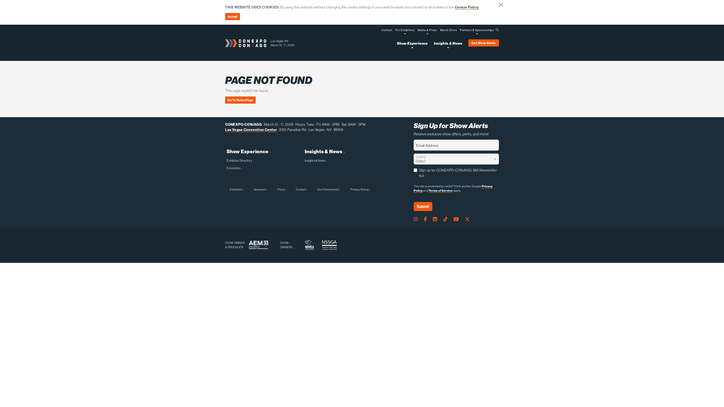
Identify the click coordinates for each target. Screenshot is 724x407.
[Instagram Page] (416, 219)
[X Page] (467, 219)
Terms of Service (441, 190)
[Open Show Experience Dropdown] (412, 47)
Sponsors (260, 189)
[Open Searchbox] (497, 29)
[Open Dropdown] (405, 33)
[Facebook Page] (425, 219)
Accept (233, 16)
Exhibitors (236, 189)
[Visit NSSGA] (329, 245)
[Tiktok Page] (445, 219)
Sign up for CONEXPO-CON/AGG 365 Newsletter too (458, 173)
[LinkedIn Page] (435, 219)
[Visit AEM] (258, 245)
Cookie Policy (467, 7)
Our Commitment (328, 189)
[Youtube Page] (456, 219)
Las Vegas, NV (279, 41)
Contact (301, 189)
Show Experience (248, 152)
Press (281, 189)
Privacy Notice (360, 189)
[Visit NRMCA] (309, 245)
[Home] (245, 43)
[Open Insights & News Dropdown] (448, 47)
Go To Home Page (240, 100)
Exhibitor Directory (240, 160)
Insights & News (324, 152)
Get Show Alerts (484, 43)
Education (234, 168)
